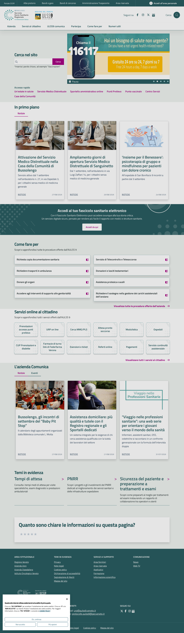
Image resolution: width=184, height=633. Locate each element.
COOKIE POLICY (44, 611)
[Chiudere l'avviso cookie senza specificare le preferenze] (67, 599)
